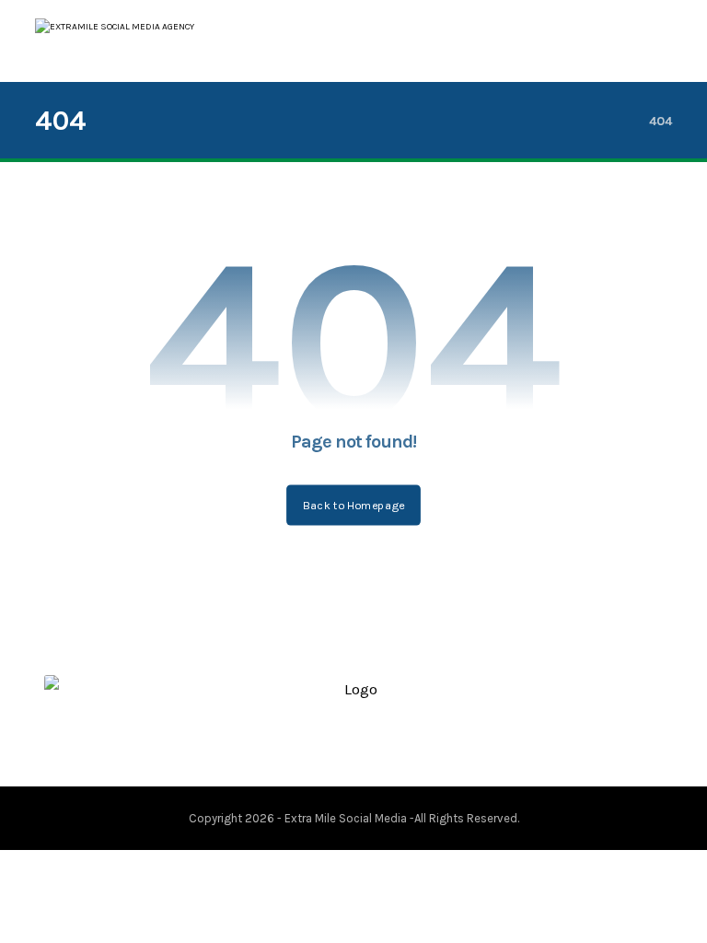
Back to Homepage (353, 505)
